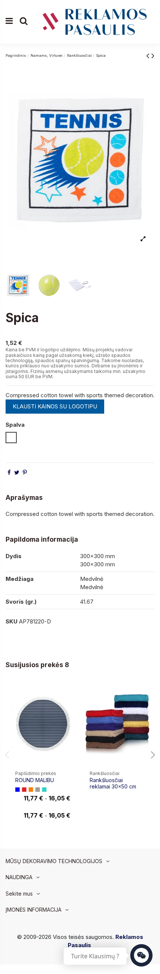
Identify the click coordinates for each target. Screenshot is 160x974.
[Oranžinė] (31, 789)
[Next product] (152, 55)
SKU (11, 621)
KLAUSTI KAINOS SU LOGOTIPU (55, 406)
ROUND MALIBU (34, 780)
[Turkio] (44, 789)
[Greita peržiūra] (69, 707)
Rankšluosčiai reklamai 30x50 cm (113, 783)
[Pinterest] (25, 472)
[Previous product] (148, 55)
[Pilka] (37, 789)
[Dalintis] (9, 472)
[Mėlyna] (17, 789)
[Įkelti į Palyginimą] (69, 694)
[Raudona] (24, 789)
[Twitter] (16, 472)
